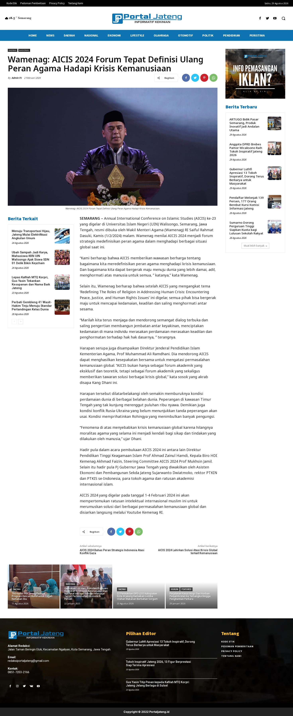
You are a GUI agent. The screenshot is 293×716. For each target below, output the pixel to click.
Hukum (174, 589)
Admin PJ (17, 78)
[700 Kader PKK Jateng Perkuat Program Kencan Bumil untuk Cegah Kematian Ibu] (34, 587)
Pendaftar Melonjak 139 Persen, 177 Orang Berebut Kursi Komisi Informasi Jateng (246, 203)
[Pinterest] (204, 78)
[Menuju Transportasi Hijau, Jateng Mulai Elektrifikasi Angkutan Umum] (62, 236)
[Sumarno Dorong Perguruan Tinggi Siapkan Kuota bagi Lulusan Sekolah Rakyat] (274, 226)
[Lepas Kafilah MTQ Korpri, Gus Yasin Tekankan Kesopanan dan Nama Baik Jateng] (62, 282)
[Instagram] (17, 686)
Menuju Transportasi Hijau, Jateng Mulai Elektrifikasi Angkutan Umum (31, 234)
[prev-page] (14, 321)
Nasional (24, 50)
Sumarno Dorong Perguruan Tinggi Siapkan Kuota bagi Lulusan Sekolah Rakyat (246, 227)
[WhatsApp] (213, 78)
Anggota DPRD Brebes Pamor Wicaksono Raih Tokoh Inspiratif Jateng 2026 (245, 149)
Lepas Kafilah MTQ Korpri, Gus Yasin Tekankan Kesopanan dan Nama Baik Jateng (31, 282)
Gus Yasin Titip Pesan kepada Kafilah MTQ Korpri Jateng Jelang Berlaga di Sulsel (157, 684)
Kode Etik (228, 641)
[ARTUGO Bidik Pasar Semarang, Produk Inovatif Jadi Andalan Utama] (274, 123)
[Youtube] (275, 18)
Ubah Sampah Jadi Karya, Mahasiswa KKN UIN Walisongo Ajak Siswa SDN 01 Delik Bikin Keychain (30, 258)
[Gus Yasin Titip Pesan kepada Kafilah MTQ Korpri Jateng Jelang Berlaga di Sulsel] (208, 689)
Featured (186, 589)
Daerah (13, 50)
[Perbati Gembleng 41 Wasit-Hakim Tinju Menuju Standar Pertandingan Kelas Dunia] (62, 307)
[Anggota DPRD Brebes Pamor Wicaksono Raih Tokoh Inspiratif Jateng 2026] (274, 148)
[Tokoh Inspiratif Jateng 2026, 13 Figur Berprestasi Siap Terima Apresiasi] (208, 668)
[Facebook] (260, 18)
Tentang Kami (231, 655)
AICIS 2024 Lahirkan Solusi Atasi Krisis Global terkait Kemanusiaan (187, 552)
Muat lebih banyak (254, 245)
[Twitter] (267, 18)
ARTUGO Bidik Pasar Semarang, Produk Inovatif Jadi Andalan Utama (244, 124)
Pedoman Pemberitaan (237, 646)
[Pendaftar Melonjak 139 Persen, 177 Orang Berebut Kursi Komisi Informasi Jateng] (274, 202)
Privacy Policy (231, 651)
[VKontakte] (31, 686)
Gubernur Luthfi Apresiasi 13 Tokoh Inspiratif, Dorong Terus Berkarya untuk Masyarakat (246, 176)
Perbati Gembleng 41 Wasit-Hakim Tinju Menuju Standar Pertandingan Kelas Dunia (32, 305)
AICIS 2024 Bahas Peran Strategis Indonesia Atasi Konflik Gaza (112, 552)
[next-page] (20, 321)
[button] (283, 18)
